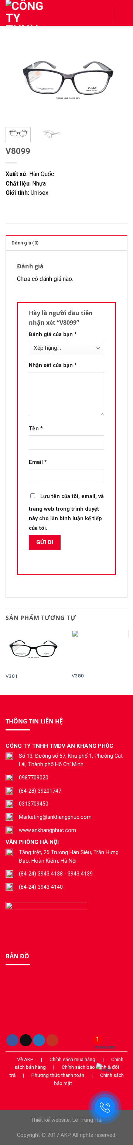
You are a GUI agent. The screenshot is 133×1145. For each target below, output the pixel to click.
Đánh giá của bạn (53, 334)
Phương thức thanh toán (57, 1075)
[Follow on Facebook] (12, 1040)
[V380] (100, 649)
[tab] (66, 242)
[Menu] (123, 13)
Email (38, 462)
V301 (12, 676)
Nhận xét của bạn (53, 365)
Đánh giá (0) (24, 243)
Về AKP (25, 1059)
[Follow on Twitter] (39, 1040)
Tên (36, 429)
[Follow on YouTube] (52, 1040)
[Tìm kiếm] (105, 13)
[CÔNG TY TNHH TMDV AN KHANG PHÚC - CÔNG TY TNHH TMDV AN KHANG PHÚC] (42, 13)
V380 (78, 676)
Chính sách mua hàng (72, 1059)
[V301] (34, 649)
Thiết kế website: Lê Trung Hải (66, 1120)
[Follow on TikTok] (26, 1040)
